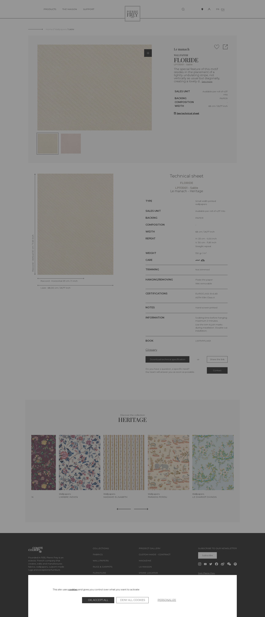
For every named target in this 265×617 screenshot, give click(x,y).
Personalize (167, 600)
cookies (72, 589)
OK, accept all (98, 600)
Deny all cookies (132, 600)
